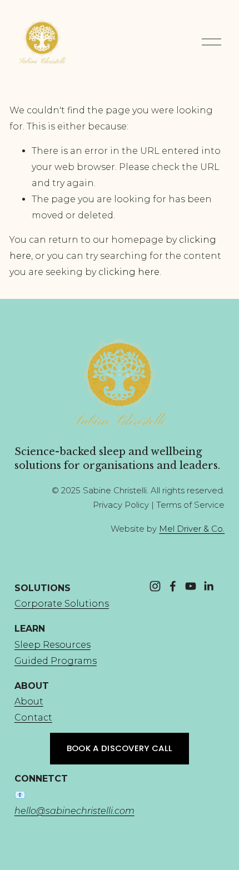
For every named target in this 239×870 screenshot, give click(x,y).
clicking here (129, 272)
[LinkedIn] (208, 586)
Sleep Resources (52, 644)
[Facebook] (172, 586)
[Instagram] (155, 586)
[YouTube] (190, 586)
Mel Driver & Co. (192, 529)
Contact (33, 717)
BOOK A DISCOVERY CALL (119, 748)
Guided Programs (55, 661)
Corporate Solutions (61, 603)
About (28, 701)
